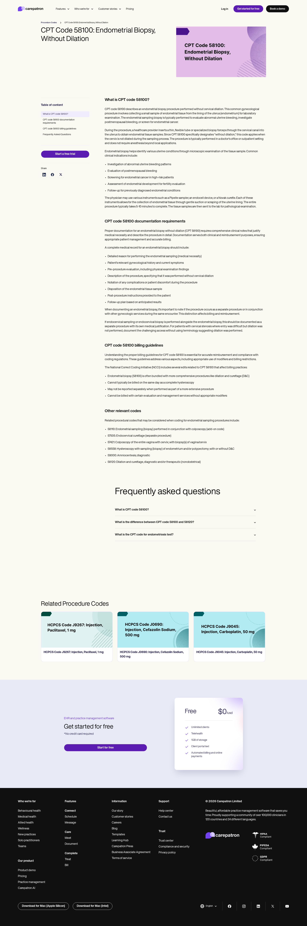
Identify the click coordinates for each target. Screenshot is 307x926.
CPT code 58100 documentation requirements (59, 121)
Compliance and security (174, 846)
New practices (27, 834)
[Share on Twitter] (61, 174)
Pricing (130, 9)
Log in (224, 9)
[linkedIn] (258, 906)
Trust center (166, 840)
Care (68, 832)
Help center (166, 811)
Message (70, 822)
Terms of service (122, 858)
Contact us (165, 816)
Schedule (71, 816)
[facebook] (230, 906)
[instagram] (244, 906)
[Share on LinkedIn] (44, 174)
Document (71, 844)
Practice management (31, 882)
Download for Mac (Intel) (92, 906)
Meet (68, 838)
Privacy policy (167, 852)
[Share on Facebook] (52, 174)
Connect (70, 811)
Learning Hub (120, 840)
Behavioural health (29, 811)
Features (61, 9)
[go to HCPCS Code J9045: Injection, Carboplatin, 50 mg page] (153, 630)
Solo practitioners (28, 840)
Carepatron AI (26, 888)
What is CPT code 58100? (55, 114)
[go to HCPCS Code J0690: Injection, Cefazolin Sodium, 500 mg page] (76, 630)
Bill (66, 865)
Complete (71, 853)
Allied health (26, 822)
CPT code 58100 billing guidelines (59, 129)
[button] (208, 906)
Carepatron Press (122, 846)
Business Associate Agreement (131, 852)
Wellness (23, 828)
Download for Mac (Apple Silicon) (43, 906)
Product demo (27, 870)
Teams (22, 846)
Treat (68, 859)
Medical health (27, 816)
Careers (116, 822)
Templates (118, 834)
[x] (273, 906)
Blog (115, 828)
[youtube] (287, 906)
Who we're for (81, 9)
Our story (117, 811)
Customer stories (107, 9)
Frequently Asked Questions (57, 134)
